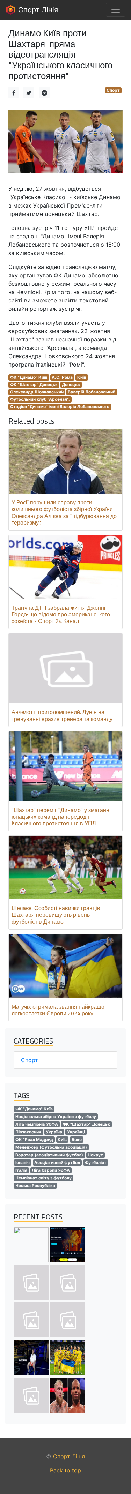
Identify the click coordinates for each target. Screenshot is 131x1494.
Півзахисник (28, 1131)
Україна (54, 1131)
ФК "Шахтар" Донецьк (34, 384)
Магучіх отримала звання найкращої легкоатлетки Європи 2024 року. (59, 1010)
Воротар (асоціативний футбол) (49, 1154)
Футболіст (96, 1162)
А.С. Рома (62, 377)
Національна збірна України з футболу (55, 1116)
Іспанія (22, 1162)
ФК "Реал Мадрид (34, 1139)
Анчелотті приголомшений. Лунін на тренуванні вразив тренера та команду (62, 715)
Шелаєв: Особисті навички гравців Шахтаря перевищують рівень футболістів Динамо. (56, 914)
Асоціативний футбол (57, 1162)
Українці (76, 1131)
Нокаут (95, 1154)
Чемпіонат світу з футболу (43, 1177)
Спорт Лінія (37, 10)
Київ (81, 377)
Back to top (65, 1470)
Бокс (77, 1139)
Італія (21, 1170)
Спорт (113, 90)
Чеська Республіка (35, 1185)
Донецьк (71, 384)
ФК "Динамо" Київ (29, 377)
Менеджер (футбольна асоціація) (51, 1147)
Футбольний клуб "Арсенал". (40, 399)
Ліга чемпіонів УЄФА (36, 1124)
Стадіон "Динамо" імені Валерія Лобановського (59, 406)
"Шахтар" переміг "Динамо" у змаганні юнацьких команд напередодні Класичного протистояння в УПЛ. (61, 816)
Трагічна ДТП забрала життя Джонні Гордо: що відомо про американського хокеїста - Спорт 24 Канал (61, 614)
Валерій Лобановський (91, 392)
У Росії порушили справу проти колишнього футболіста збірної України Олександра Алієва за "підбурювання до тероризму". (64, 512)
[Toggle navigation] (115, 10)
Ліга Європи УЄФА (51, 1170)
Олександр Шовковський (37, 392)
